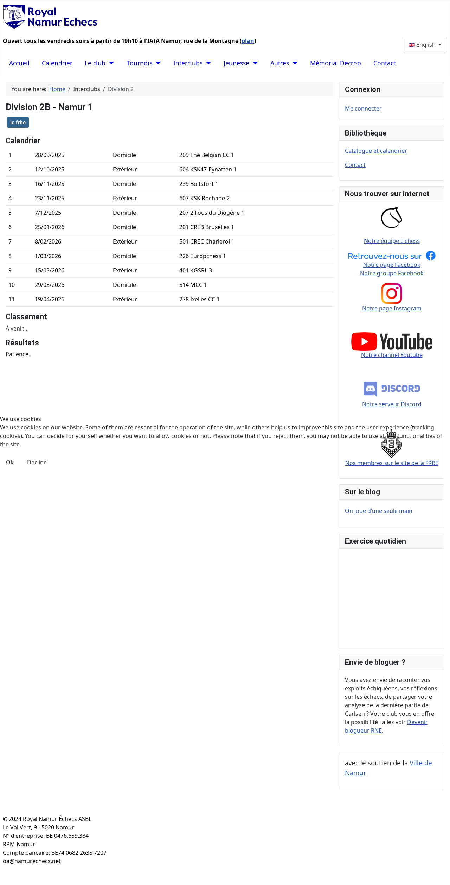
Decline (37, 462)
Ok (10, 462)
